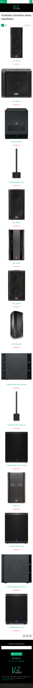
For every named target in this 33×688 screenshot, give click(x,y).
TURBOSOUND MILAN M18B (16, 384)
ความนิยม (26, 25)
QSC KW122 (16, 303)
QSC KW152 (16, 222)
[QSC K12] (16, 487)
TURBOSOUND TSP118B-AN (16, 465)
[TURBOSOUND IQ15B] (16, 609)
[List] (5, 25)
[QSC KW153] (16, 42)
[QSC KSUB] (16, 245)
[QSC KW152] (16, 204)
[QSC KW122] (16, 285)
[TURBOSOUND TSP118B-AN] (16, 447)
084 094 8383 (6, 678)
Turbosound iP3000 (16, 182)
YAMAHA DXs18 (16, 142)
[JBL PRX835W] (16, 326)
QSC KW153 (16, 61)
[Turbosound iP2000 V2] (16, 406)
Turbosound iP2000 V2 (16, 425)
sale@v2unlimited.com (8, 679)
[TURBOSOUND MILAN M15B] (16, 568)
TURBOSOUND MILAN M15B (16, 587)
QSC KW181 (16, 101)
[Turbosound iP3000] (16, 164)
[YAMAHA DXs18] (16, 123)
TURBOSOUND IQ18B (16, 546)
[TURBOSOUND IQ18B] (16, 528)
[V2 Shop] (16, 7)
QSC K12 (16, 506)
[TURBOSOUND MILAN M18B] (16, 366)
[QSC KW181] (16, 83)
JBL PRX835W (16, 344)
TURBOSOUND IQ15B (16, 627)
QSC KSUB (16, 263)
